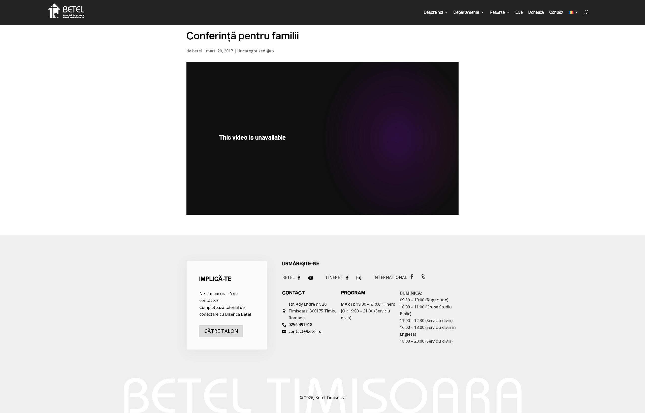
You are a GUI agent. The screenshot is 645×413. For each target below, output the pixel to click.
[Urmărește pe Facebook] (299, 277)
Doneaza (536, 12)
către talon (221, 331)
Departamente (466, 12)
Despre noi (433, 12)
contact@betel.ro (304, 331)
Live (519, 12)
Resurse (497, 12)
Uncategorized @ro (255, 51)
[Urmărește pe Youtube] (310, 277)
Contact (556, 12)
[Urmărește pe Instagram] (358, 277)
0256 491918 (300, 324)
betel (197, 51)
